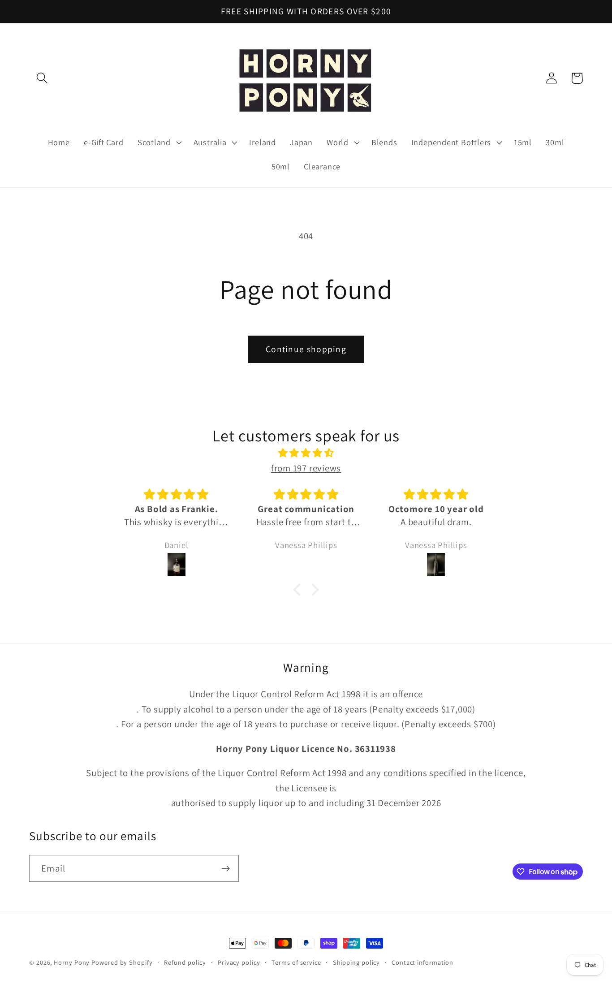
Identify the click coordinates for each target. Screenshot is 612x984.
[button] (42, 78)
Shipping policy (356, 962)
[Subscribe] (225, 868)
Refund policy (185, 962)
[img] (306, 453)
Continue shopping (306, 349)
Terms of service (296, 962)
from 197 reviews (306, 468)
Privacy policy (239, 962)
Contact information (422, 962)
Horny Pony (72, 962)
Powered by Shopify (121, 962)
